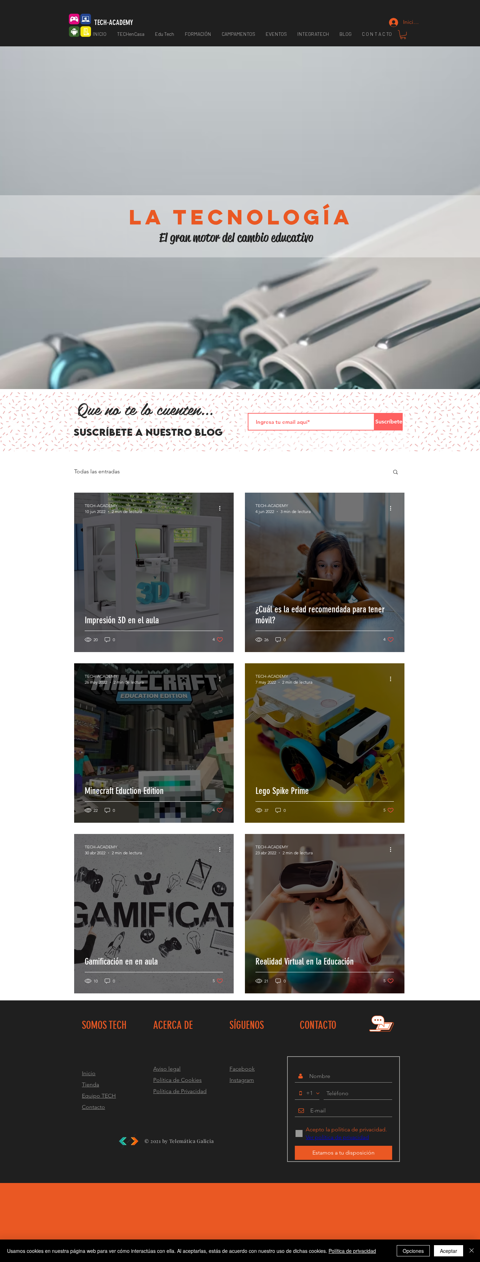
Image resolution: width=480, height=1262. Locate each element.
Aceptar (448, 1250)
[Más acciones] (222, 508)
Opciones (413, 1250)
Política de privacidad (352, 1250)
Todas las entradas (97, 471)
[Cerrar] (471, 1250)
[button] (198, 34)
